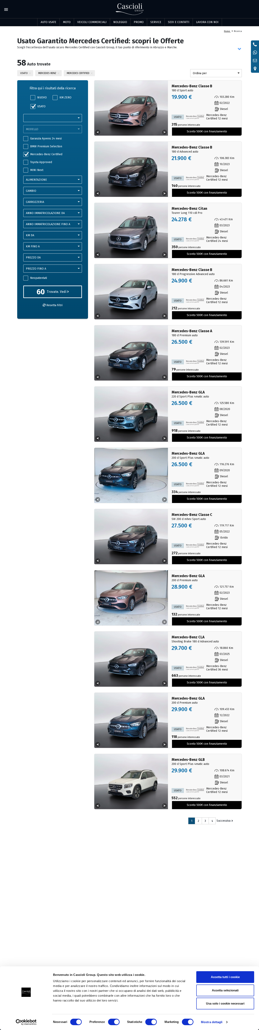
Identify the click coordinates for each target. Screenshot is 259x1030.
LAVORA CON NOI (207, 22)
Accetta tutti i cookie (225, 977)
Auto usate (48, 22)
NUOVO (42, 97)
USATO (41, 106)
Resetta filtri (54, 305)
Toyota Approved (41, 162)
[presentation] (97, 132)
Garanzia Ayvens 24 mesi (46, 138)
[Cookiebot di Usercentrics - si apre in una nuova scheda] (26, 1022)
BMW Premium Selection (46, 146)
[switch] (114, 1022)
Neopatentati (38, 278)
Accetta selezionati (225, 990)
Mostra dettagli (212, 1022)
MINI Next (36, 170)
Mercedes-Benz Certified (46, 154)
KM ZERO (65, 97)
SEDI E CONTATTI (178, 22)
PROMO (139, 22)
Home (227, 31)
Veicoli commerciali (92, 22)
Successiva (223, 820)
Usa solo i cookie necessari (225, 1003)
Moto (67, 22)
